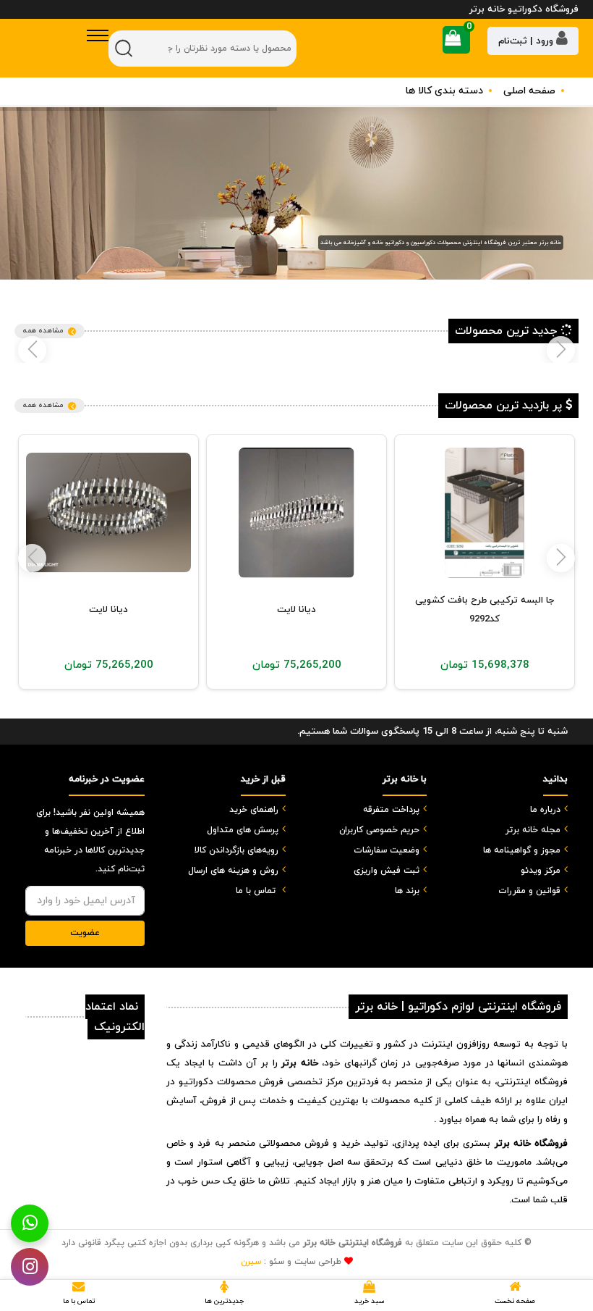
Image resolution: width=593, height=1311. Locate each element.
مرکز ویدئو (540, 870)
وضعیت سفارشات (386, 850)
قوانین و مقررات (529, 891)
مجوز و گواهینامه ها (521, 850)
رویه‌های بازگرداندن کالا (236, 850)
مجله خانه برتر (532, 830)
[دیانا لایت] (297, 513)
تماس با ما (256, 891)
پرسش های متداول (242, 830)
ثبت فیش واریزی (386, 870)
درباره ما (545, 810)
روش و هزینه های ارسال (233, 870)
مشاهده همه (43, 330)
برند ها (407, 891)
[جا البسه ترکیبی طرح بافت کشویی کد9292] (484, 513)
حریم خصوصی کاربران (379, 830)
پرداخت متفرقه (391, 810)
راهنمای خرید (253, 810)
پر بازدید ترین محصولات (505, 406)
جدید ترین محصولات (507, 331)
